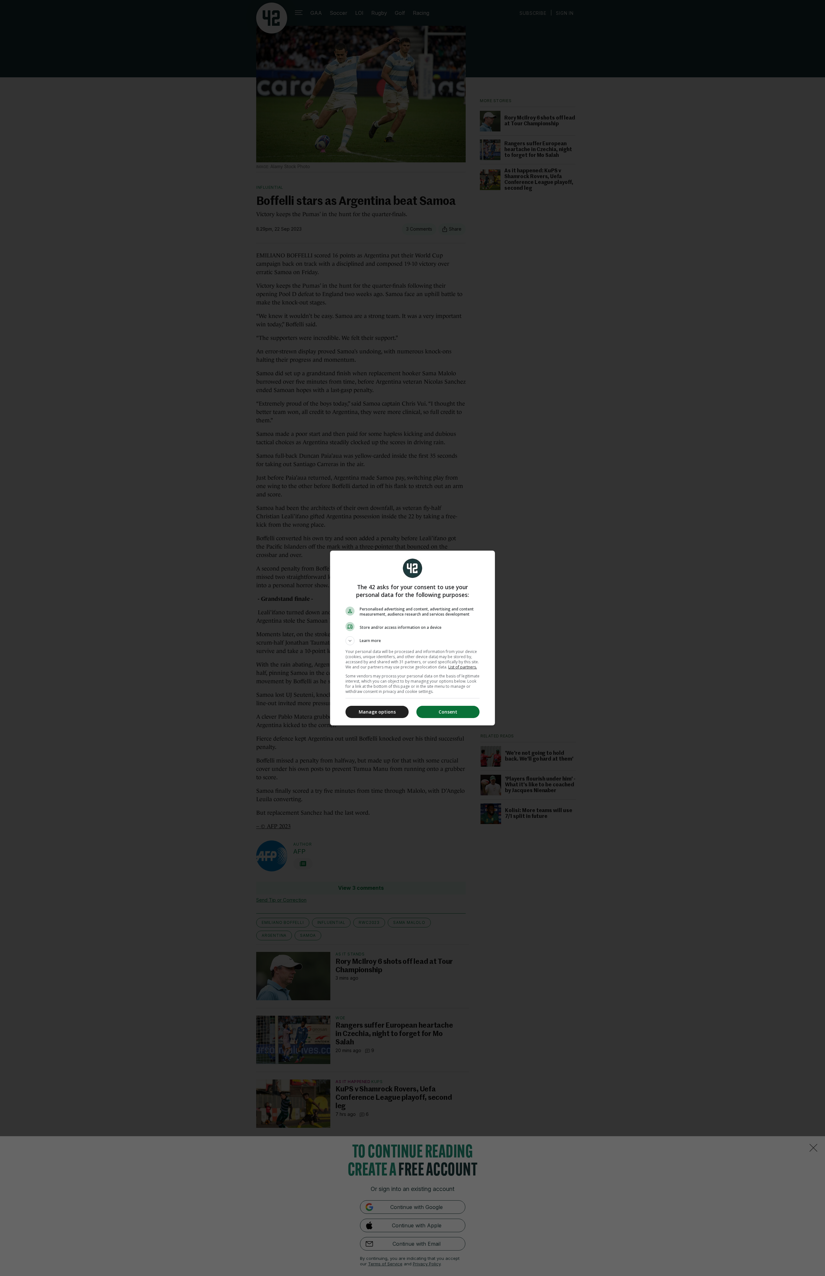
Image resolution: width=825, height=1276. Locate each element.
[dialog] (412, 638)
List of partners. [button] (462, 667)
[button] (412, 640)
